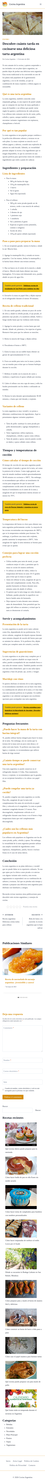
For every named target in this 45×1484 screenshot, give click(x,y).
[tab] (18, 997)
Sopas (8, 1442)
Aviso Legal (17, 1461)
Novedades (10, 1431)
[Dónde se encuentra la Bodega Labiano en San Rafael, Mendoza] (21, 1258)
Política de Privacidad (18, 1465)
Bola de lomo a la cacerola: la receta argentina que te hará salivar (34, 921)
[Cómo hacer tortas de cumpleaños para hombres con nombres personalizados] (21, 1197)
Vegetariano (10, 1445)
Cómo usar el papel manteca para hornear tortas (23, 1357)
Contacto (32, 1465)
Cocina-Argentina (10, 59)
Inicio (8, 1461)
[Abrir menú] (40, 4)
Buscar (5, 1106)
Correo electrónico (11, 1071)
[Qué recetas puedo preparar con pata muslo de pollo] (21, 1370)
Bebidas (9, 1424)
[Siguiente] (39, 972)
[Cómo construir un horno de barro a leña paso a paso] (21, 1317)
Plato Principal (11, 1435)
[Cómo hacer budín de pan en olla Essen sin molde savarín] (21, 1166)
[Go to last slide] (6, 972)
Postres (6, 39)
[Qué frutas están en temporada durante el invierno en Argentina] (21, 1398)
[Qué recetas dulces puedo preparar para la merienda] (21, 1134)
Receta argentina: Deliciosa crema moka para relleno (11, 920)
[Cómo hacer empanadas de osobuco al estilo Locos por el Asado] (21, 1229)
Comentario (8, 1028)
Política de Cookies (31, 1461)
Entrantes (9, 1428)
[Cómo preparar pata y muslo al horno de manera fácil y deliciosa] (21, 1289)
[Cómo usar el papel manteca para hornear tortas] (21, 1345)
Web (5, 1082)
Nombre (7, 1060)
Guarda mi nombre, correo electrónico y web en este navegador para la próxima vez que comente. (22, 1089)
